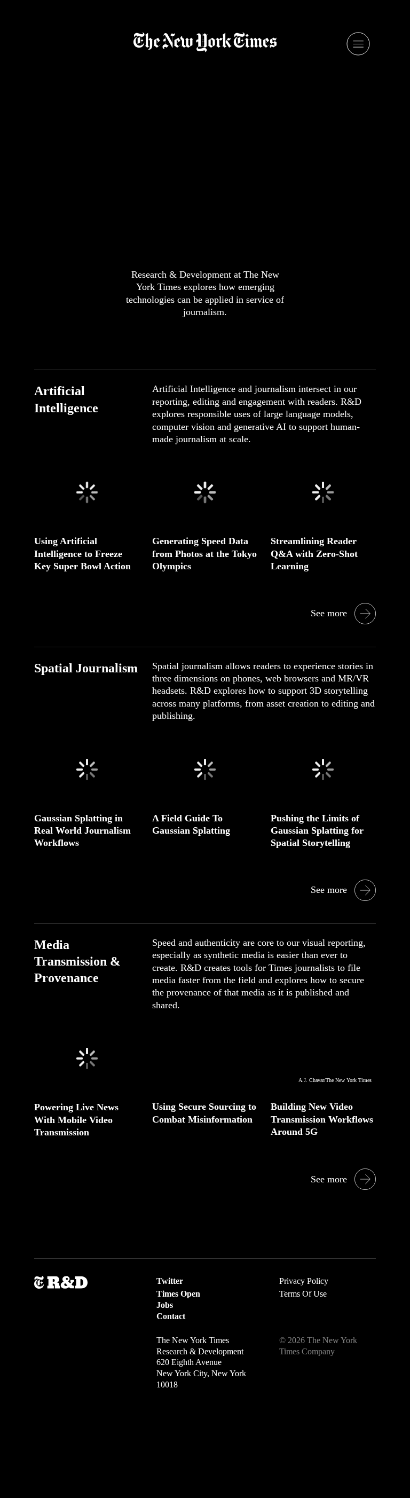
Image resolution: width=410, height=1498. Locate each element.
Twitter (169, 1280)
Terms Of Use (303, 1293)
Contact (170, 1316)
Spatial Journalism (86, 668)
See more (329, 613)
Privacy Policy (303, 1280)
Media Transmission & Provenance (77, 961)
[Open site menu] (358, 44)
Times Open (178, 1293)
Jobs (164, 1304)
